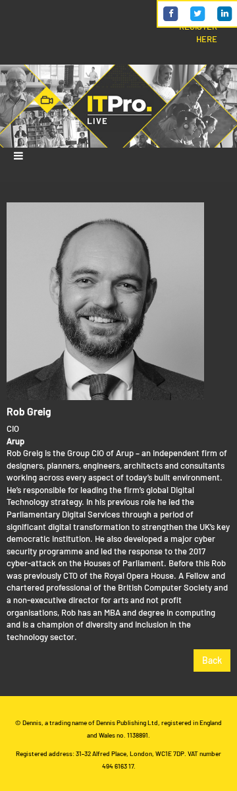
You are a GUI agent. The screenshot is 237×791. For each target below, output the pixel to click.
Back (212, 660)
